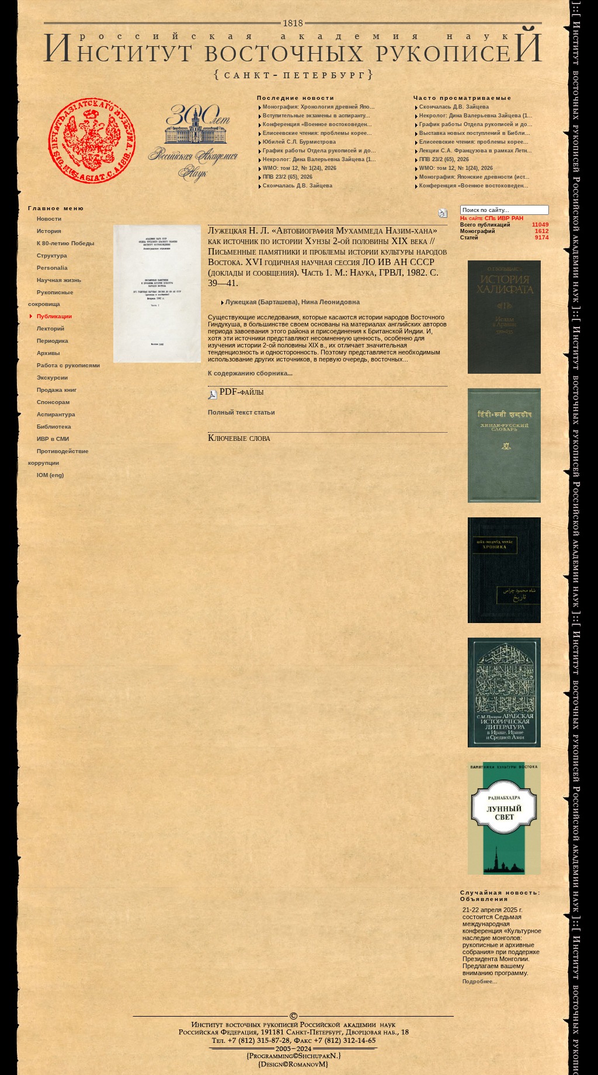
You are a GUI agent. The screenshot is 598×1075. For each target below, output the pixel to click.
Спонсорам (53, 402)
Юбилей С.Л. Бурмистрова (299, 142)
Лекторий (50, 328)
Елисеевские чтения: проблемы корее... (317, 133)
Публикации (54, 316)
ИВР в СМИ (53, 439)
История (49, 231)
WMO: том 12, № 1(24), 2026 (299, 168)
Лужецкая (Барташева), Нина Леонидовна (292, 301)
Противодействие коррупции (58, 457)
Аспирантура (56, 414)
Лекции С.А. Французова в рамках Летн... (475, 151)
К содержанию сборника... (250, 373)
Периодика (52, 341)
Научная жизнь (59, 280)
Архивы (48, 353)
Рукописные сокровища (51, 298)
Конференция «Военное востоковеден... (317, 124)
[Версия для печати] (442, 210)
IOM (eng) (50, 475)
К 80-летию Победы (66, 243)
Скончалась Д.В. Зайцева (297, 186)
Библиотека (54, 426)
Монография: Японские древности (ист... (474, 177)
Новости (49, 218)
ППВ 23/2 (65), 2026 (287, 177)
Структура (52, 255)
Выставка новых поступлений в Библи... (474, 133)
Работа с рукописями (68, 365)
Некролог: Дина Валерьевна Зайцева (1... (319, 159)
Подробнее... (480, 981)
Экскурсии (52, 377)
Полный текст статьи (241, 412)
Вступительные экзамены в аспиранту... (316, 116)
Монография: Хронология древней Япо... (319, 107)
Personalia (52, 268)
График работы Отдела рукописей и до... (319, 151)
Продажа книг (57, 390)
